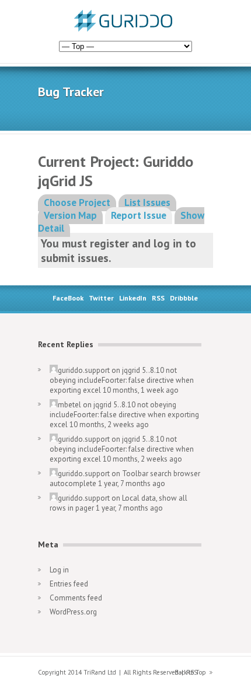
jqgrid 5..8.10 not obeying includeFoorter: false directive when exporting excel (122, 380)
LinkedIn (133, 298)
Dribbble (184, 298)
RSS (158, 298)
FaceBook (68, 298)
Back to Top (190, 672)
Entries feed (69, 584)
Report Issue (138, 215)
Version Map (70, 215)
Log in (59, 570)
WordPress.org (73, 612)
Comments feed (76, 598)
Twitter (101, 298)
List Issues (147, 202)
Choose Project (77, 202)
